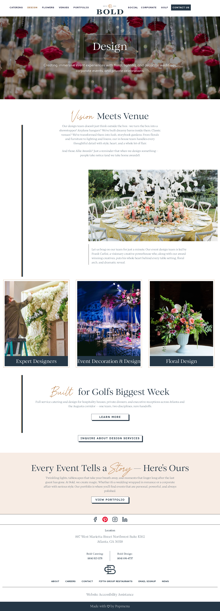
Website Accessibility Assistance (110, 594)
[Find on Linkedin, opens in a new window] (125, 520)
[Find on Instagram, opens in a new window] (115, 520)
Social (133, 7)
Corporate (149, 7)
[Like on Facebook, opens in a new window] (95, 520)
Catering (16, 7)
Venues (64, 7)
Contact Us (181, 7)
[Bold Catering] (110, 569)
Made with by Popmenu (66, 606)
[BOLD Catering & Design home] (110, 9)
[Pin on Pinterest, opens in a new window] (105, 520)
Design (32, 7)
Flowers (48, 7)
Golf (164, 7)
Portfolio (81, 7)
